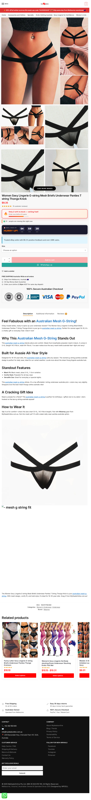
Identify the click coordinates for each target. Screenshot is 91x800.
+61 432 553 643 (10, 726)
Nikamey (47, 609)
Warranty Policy (8, 758)
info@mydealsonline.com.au (12, 732)
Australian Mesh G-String (56, 321)
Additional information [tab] (45, 314)
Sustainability (51, 734)
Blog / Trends (51, 728)
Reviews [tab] (61, 314)
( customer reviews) (20, 206)
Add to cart (49, 260)
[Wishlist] (34, 625)
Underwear (56, 607)
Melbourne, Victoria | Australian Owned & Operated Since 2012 (35, 786)
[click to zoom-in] (44, 61)
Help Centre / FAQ (9, 746)
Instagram (52, 752)
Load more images (44, 188)
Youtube (51, 749)
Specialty (31, 15)
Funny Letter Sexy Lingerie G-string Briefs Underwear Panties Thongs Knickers (18, 663)
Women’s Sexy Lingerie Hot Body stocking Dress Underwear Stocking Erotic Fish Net (56, 663)
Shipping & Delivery (9, 749)
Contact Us (6, 755)
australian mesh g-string (51, 328)
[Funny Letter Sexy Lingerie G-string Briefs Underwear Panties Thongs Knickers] (20, 640)
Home (4, 15)
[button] (86, 3)
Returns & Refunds (9, 752)
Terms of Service (53, 737)
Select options (20, 675)
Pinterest (51, 755)
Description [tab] (28, 314)
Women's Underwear (83, 15)
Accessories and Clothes (16, 15)
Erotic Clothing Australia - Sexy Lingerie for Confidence (55, 15)
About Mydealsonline (54, 725)
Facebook (52, 746)
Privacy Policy (51, 731)
